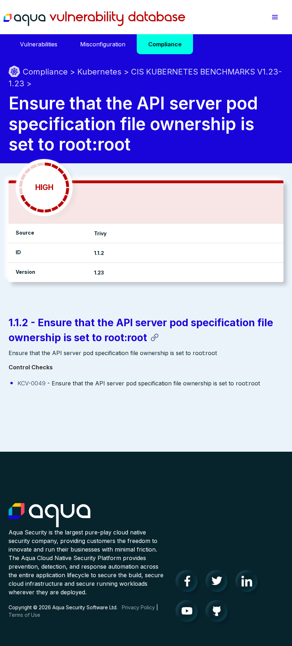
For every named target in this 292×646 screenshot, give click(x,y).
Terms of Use (24, 615)
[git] (219, 613)
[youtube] (189, 613)
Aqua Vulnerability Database (94, 19)
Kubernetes (99, 71)
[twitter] (219, 583)
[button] (275, 17)
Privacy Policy (138, 607)
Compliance (45, 71)
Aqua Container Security (49, 515)
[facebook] (189, 583)
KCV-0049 (31, 383)
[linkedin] (249, 583)
